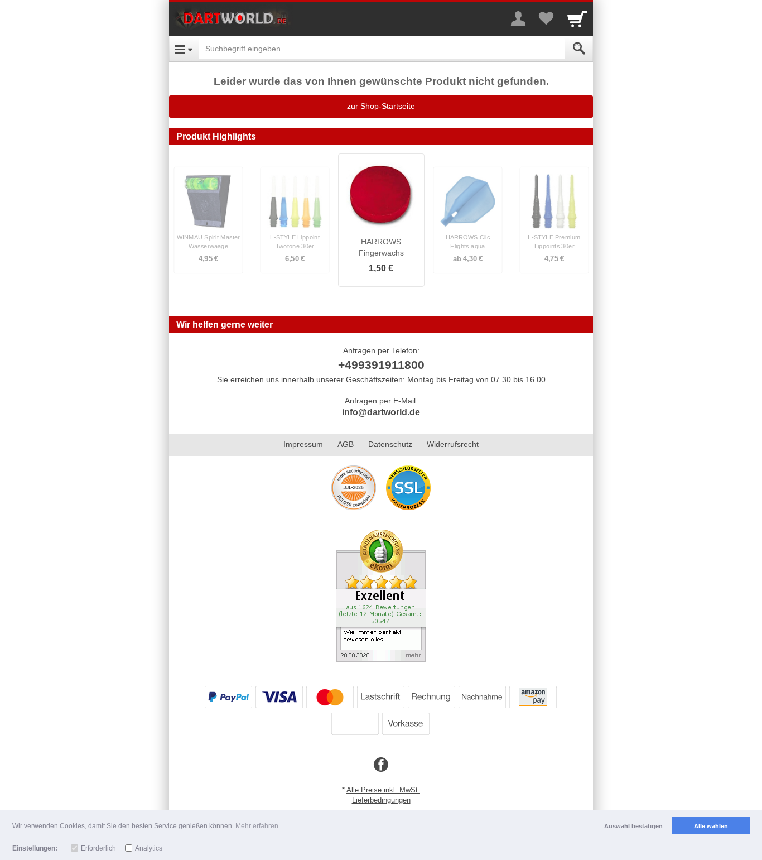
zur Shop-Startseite (381, 106)
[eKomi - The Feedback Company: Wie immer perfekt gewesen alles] (381, 594)
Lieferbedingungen (381, 800)
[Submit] (579, 48)
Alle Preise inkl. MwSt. (383, 790)
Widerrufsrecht (453, 444)
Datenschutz (390, 444)
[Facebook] (381, 765)
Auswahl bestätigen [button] (633, 826)
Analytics (148, 848)
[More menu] (518, 18)
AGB (345, 444)
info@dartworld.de (381, 412)
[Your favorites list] (546, 18)
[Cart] (577, 18)
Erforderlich (98, 848)
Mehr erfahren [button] (256, 826)
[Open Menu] (184, 49)
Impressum (303, 444)
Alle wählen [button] (711, 826)
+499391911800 (381, 364)
